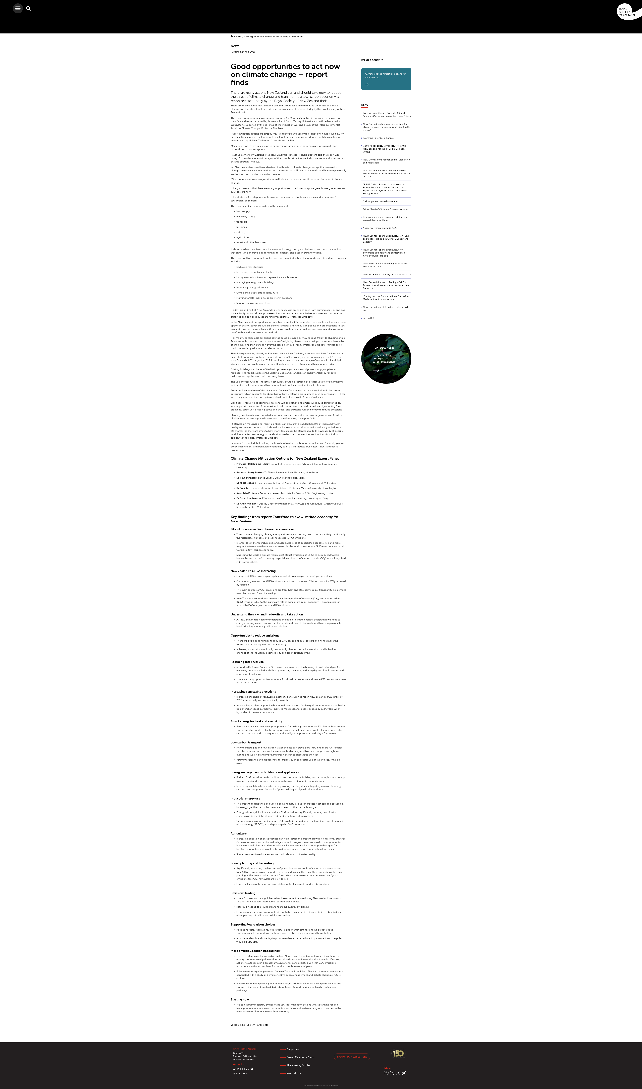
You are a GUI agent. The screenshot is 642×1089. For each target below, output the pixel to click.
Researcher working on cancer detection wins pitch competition (385, 219)
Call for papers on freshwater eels (380, 201)
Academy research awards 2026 (380, 228)
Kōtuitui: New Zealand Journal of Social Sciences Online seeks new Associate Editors (387, 115)
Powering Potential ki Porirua (378, 138)
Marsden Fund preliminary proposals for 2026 (387, 274)
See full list (368, 318)
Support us (293, 1049)
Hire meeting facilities (298, 1065)
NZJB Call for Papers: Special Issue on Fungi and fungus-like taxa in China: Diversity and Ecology (386, 238)
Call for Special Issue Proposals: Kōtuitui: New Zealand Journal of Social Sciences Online (384, 148)
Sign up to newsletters (352, 1056)
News (239, 36)
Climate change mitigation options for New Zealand (385, 75)
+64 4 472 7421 (245, 1068)
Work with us (294, 1073)
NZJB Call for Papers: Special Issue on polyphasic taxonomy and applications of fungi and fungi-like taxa (384, 252)
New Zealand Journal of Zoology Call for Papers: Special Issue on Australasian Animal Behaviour (386, 285)
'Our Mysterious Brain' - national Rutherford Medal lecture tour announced (386, 298)
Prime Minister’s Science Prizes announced (385, 209)
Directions (241, 1073)
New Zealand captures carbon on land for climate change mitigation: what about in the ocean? (387, 127)
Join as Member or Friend (300, 1057)
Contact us (242, 1064)
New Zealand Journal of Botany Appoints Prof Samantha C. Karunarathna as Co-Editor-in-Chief (387, 173)
